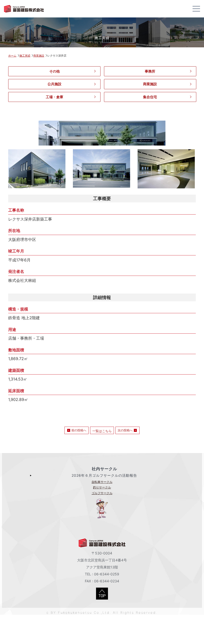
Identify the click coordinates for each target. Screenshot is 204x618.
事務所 (150, 71)
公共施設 (54, 84)
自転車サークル (102, 482)
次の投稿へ (125, 430)
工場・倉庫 (54, 97)
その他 (54, 71)
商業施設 (150, 84)
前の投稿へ (78, 430)
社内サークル (104, 468)
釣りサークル (102, 487)
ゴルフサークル (102, 493)
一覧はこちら (102, 431)
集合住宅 (150, 97)
